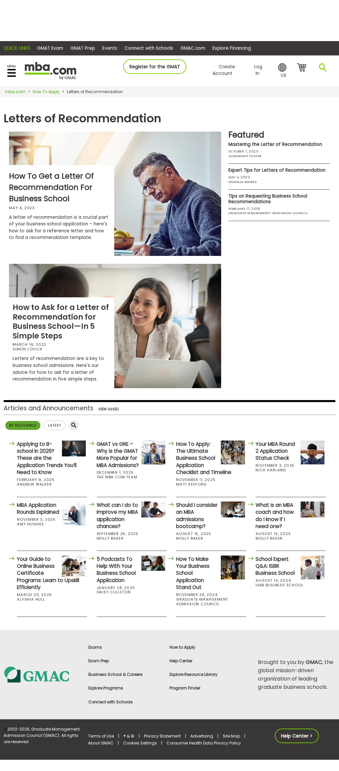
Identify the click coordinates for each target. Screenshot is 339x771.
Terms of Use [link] (101, 736)
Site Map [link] (231, 736)
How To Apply (46, 91)
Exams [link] (95, 647)
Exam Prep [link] (98, 661)
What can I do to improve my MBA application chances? (117, 516)
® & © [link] (128, 736)
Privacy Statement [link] (162, 736)
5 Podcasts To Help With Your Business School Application (116, 570)
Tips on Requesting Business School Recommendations (267, 199)
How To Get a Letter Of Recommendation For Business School (51, 187)
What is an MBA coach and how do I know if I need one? (275, 516)
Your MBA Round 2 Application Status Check (275, 451)
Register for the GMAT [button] (154, 66)
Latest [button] (54, 425)
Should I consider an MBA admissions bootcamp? (197, 516)
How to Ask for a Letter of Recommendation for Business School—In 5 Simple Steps (61, 321)
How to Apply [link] (182, 647)
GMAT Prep (83, 48)
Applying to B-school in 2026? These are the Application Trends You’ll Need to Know (46, 458)
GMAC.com (192, 48)
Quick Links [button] (17, 48)
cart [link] (303, 68)
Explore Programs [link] (105, 688)
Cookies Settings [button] (140, 743)
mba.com (15, 91)
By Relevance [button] (22, 425)
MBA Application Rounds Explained (38, 508)
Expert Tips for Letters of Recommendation (276, 170)
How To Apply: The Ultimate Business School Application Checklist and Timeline (203, 458)
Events (109, 48)
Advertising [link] (201, 736)
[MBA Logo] (50, 70)
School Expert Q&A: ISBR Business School (275, 566)
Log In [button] (258, 70)
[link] (42, 674)
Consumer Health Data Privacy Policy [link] (204, 743)
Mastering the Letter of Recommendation (275, 144)
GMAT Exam (50, 48)
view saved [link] (108, 409)
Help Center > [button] (297, 736)
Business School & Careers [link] (115, 674)
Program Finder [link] (185, 688)
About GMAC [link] (101, 743)
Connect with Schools (148, 48)
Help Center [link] (181, 661)
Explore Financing (232, 48)
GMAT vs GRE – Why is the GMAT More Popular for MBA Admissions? (118, 455)
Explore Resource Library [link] (194, 674)
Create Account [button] (224, 70)
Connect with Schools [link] (110, 702)
